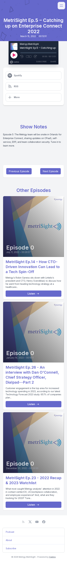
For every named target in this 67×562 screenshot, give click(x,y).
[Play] (13, 55)
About (9, 540)
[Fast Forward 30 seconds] (35, 56)
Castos (52, 557)
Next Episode (50, 171)
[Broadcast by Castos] (14, 62)
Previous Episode (19, 171)
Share (53, 61)
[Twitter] (30, 522)
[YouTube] (37, 522)
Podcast (10, 532)
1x (29, 56)
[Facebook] (44, 522)
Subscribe (41, 61)
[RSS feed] (23, 522)
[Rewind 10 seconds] (22, 56)
